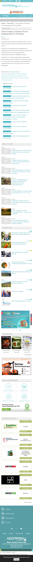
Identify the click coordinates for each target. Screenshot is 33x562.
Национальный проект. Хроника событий (20, 253)
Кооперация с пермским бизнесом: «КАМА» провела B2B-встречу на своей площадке (21, 202)
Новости (11, 533)
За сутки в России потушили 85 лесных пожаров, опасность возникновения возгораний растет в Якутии (15, 117)
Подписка (8, 509)
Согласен (16, 559)
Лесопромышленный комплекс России (21, 301)
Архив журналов (10, 518)
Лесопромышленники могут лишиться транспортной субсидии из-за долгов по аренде (21, 171)
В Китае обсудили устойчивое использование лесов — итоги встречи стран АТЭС (21, 212)
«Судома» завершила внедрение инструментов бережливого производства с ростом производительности (20, 182)
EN (11, 1)
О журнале (28, 533)
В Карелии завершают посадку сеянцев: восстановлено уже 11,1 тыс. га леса (22, 191)
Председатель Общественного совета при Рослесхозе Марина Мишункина (21, 233)
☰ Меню (6, 15)
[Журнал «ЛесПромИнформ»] (16, 5)
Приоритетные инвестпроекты (9, 401)
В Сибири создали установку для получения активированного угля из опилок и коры (21, 161)
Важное (4, 533)
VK (16, 1)
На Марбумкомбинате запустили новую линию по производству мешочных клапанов (21, 152)
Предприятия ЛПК (24, 390)
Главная (3, 23)
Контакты (8, 522)
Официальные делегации (24, 401)
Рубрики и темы (19, 533)
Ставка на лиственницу (17, 291)
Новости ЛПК (10, 23)
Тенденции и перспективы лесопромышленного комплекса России (22, 262)
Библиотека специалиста (8, 390)
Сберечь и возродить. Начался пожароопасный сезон (19, 282)
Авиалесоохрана (15, 72)
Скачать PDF (6, 352)
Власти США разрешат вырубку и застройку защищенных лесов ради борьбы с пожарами (21, 221)
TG (19, 1)
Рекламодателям (10, 513)
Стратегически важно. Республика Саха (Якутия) (21, 272)
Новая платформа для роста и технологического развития (19, 243)
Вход (5, 1)
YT (21, 528)
